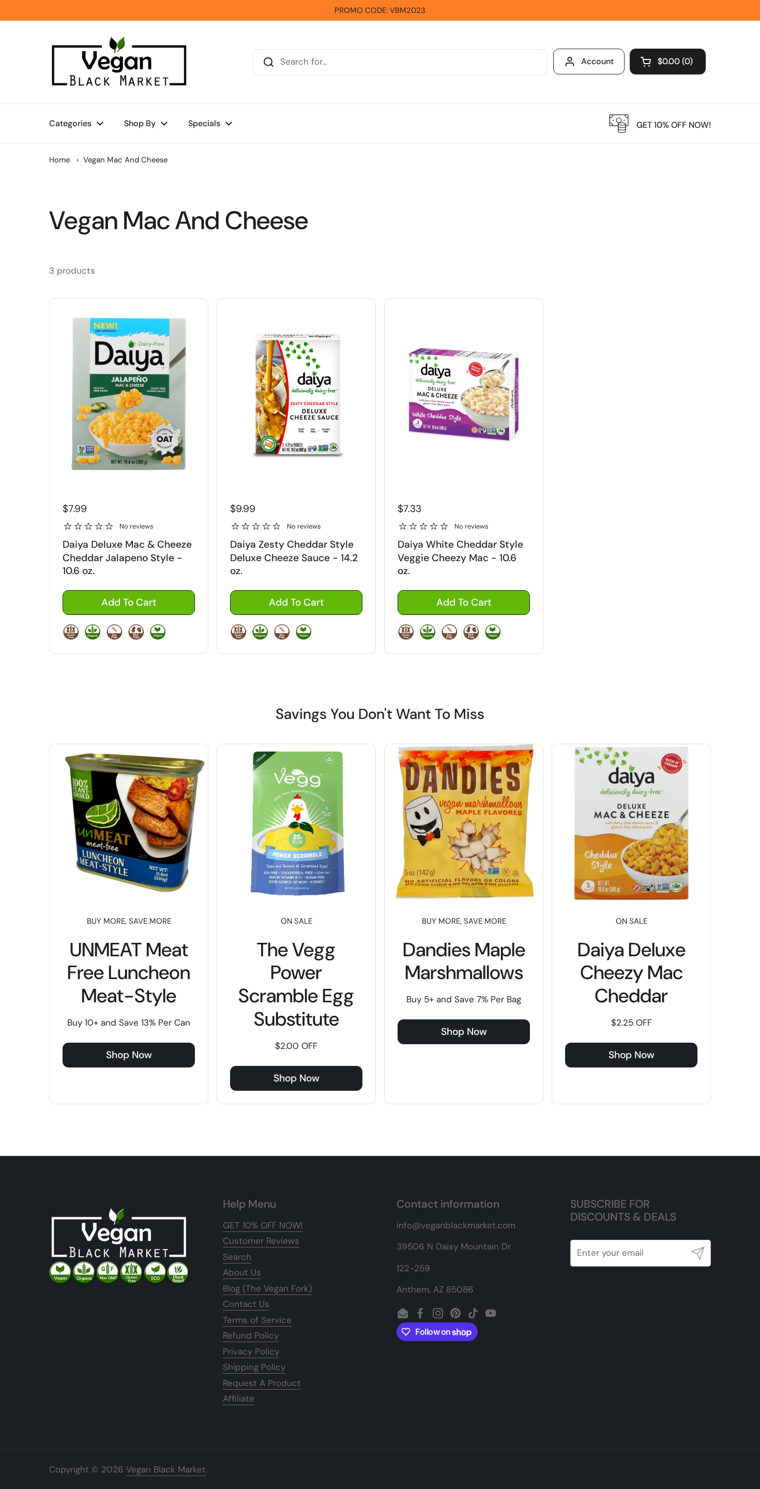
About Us (242, 1272)
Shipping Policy (254, 1367)
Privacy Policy (251, 1351)
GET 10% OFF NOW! (262, 1225)
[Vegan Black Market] (119, 62)
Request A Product (262, 1383)
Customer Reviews (261, 1240)
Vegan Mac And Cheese (125, 160)
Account (597, 61)
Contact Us (246, 1304)
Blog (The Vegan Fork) (267, 1288)
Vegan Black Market (166, 1469)
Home (59, 160)
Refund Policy (251, 1335)
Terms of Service (257, 1320)
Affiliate (238, 1398)
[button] (668, 61)
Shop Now (129, 1054)
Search (237, 1256)
